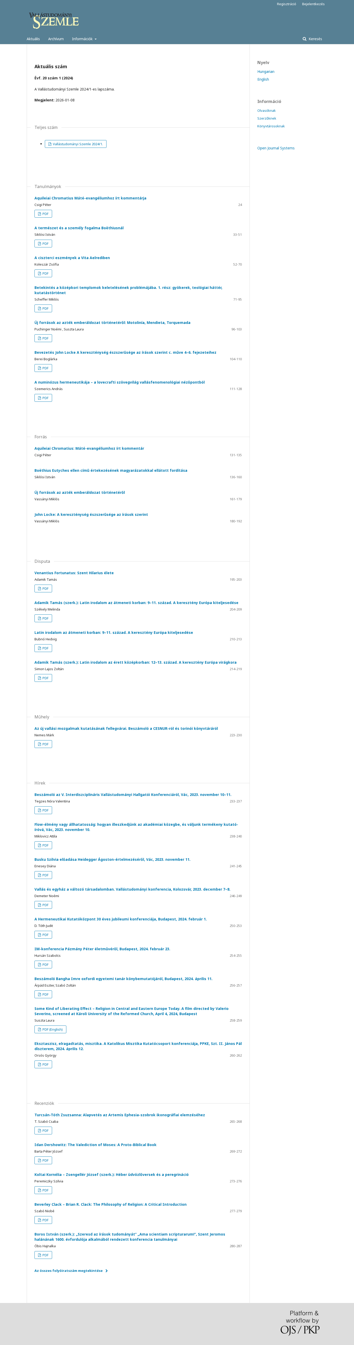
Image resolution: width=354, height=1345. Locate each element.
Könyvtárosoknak (271, 126)
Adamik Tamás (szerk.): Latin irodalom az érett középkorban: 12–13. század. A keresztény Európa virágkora (135, 662)
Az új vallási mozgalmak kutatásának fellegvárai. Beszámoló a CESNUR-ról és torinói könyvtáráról (126, 728)
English (263, 79)
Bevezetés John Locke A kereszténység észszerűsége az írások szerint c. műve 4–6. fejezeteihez (125, 352)
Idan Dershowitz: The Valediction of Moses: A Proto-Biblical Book (95, 1144)
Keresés (315, 38)
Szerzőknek (266, 118)
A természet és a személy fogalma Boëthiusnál (79, 227)
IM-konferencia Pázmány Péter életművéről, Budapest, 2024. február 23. (102, 948)
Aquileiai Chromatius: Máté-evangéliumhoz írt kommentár (89, 448)
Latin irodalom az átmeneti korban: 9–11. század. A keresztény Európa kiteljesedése (113, 632)
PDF (45, 213)
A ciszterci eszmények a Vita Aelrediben (72, 257)
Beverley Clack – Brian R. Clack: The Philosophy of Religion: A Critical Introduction (110, 1204)
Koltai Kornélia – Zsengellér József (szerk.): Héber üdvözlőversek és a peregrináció (111, 1174)
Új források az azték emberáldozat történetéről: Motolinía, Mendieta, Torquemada (112, 322)
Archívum (56, 38)
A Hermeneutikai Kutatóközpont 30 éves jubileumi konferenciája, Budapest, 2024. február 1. (120, 919)
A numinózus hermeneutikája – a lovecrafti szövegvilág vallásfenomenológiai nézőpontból (119, 382)
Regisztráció (286, 4)
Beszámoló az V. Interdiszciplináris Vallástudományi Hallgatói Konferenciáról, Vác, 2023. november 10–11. (132, 794)
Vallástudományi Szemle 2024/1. (77, 144)
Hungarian (265, 71)
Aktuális (33, 38)
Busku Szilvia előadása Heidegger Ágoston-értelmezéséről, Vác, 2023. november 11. (112, 859)
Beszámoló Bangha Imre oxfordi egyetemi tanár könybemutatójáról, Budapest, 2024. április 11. (123, 978)
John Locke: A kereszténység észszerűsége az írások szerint (91, 514)
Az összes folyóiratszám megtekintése (68, 1270)
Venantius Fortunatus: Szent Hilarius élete (74, 572)
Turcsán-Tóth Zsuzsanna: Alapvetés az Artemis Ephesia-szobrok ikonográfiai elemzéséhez (119, 1114)
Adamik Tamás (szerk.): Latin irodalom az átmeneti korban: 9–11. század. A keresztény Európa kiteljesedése (136, 602)
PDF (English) (52, 1029)
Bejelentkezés (313, 4)
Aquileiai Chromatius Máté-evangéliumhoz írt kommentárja (90, 198)
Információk (83, 38)
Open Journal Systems (276, 147)
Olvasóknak (266, 110)
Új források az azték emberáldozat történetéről (79, 492)
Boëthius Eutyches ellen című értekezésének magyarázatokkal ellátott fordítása (110, 470)
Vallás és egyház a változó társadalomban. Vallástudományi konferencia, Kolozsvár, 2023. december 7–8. (132, 889)
